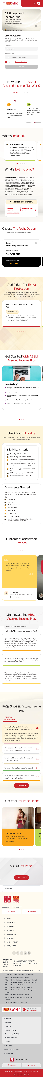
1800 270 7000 (31, 1010)
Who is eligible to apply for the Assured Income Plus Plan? (19, 759)
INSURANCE (10, 926)
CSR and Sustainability (12, 1034)
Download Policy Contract (27, 209)
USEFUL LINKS (11, 946)
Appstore (33, 911)
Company (8, 1018)
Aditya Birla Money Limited (14, 985)
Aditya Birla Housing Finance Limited (17, 977)
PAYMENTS (10, 930)
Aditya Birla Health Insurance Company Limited (20, 982)
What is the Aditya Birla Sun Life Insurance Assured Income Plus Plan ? (18, 728)
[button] (17, 163)
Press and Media (10, 1030)
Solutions (9, 1046)
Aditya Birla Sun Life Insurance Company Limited (21, 980)
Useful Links (9, 1053)
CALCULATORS (11, 934)
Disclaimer (8, 888)
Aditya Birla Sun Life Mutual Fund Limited (18, 987)
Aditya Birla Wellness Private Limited (17, 995)
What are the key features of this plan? (19, 768)
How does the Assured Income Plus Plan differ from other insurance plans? (19, 749)
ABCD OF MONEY (12, 942)
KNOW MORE (10, 841)
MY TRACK (10, 938)
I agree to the (17, 62)
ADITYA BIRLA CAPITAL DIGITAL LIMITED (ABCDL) (20, 962)
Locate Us (8, 1026)
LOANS (9, 918)
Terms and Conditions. (21, 62)
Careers (7, 1041)
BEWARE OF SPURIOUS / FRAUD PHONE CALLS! (18, 970)
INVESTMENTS (11, 922)
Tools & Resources (12, 1049)
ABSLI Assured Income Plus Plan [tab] (9, 718)
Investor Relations (11, 1037)
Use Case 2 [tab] (27, 92)
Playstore (12, 911)
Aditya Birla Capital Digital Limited (16, 1002)
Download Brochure (10, 209)
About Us (8, 1022)
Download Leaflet (13, 213)
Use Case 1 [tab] (16, 92)
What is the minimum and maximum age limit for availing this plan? (19, 776)
